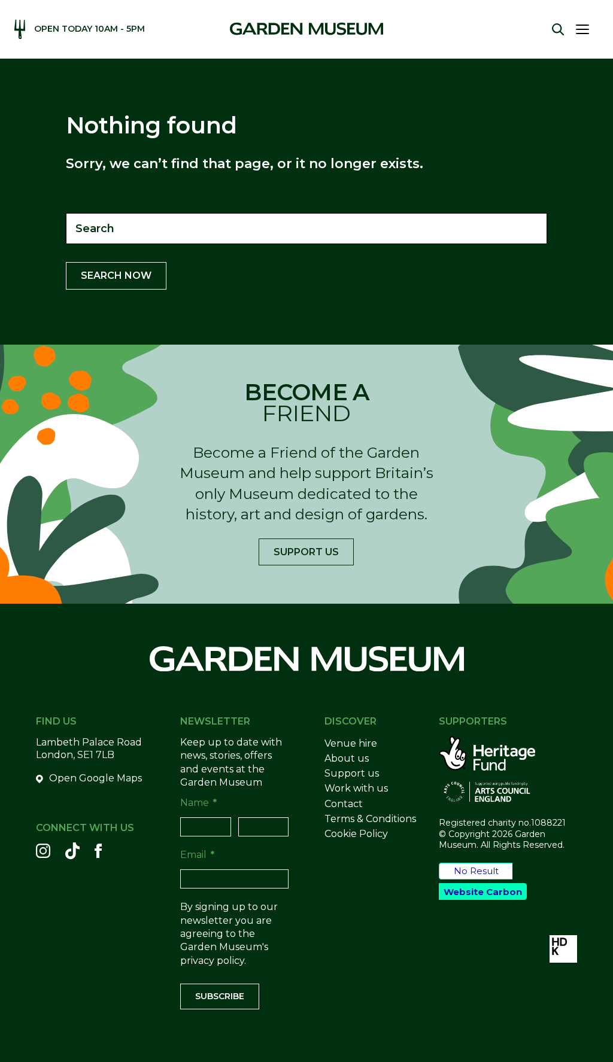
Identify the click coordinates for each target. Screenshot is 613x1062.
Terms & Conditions (370, 818)
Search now (116, 275)
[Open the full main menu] (587, 29)
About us (346, 758)
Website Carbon (483, 891)
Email (197, 854)
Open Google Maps (95, 778)
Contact (343, 804)
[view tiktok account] (72, 850)
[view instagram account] (43, 851)
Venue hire (350, 743)
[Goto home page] (306, 29)
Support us (306, 552)
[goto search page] (558, 29)
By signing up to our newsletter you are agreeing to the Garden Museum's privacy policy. (229, 933)
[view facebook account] (98, 851)
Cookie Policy (356, 833)
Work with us (356, 788)
